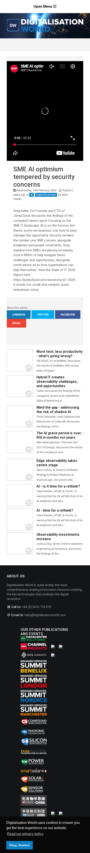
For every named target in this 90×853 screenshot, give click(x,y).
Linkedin (18, 314)
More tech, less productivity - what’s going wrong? (59, 353)
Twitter (43, 314)
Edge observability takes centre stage (56, 463)
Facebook (68, 314)
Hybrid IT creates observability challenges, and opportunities (57, 381)
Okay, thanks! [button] (19, 845)
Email (16, 323)
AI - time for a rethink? (54, 510)
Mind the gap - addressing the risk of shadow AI (57, 409)
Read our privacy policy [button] (25, 834)
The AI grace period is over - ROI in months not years (59, 435)
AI (31, 194)
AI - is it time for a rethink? (58, 486)
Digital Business (46, 194)
